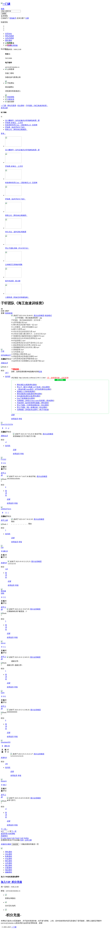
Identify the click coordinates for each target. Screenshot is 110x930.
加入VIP (6, 882)
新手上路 (4, 520)
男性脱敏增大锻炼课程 (25, 394)
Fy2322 (3, 459)
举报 (20, 419)
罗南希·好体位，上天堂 (14, 123)
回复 (40, 371)
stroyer (3, 643)
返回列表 (4, 834)
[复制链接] (9, 313)
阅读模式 (48, 315)
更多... (3, 133)
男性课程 (8, 852)
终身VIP (4, 563)
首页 (8, 34)
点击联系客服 (12, 45)
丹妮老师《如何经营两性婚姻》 (29, 403)
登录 (22, 840)
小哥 (2, 351)
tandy (3, 693)
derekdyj (4, 781)
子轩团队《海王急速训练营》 (37, 105)
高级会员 (4, 363)
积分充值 (17, 882)
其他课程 (50, 400)
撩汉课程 (8, 865)
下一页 (13, 831)
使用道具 (14, 419)
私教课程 (31, 391)
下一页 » (4, 829)
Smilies (26, 838)
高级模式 (4, 836)
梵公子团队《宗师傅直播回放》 (29, 405)
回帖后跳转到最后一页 (30, 844)
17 (6, 785)
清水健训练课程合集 (24, 396)
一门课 (3, 105)
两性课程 (8, 40)
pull (2, 547)
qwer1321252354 (7, 424)
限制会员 (4, 436)
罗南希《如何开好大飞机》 (15, 127)
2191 (6, 355)
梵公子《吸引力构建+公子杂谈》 (29, 387)
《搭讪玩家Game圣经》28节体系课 (30, 389)
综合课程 (20, 105)
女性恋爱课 (9, 38)
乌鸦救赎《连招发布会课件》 (28, 410)
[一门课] (5, 3)
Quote (17, 838)
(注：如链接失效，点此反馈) (58, 378)
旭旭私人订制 (22, 391)
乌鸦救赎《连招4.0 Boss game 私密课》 (31, 400)
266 (5, 746)
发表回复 (15, 844)
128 (4, 551)
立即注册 (28, 840)
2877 (9, 355)
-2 (8, 428)
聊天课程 (8, 861)
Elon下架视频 (22, 398)
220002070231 (6, 509)
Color (4, 838)
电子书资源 (44, 410)
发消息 (7, 376)
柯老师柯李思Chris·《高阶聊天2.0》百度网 (21, 125)
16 (4, 785)
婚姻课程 (8, 872)
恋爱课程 (8, 868)
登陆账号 (12, 18)
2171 (2, 355)
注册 (27, 18)
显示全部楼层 (39, 315)
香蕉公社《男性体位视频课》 (16, 129)
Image (9, 838)
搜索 (2, 9)
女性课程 (8, 863)
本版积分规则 (6, 844)
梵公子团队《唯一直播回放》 (28, 407)
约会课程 (8, 859)
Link (13, 838)
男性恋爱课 (9, 36)
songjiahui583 (5, 742)
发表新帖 (11, 834)
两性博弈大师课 (23, 385)
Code (21, 838)
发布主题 (4, 108)
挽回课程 (8, 870)
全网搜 (4, 13)
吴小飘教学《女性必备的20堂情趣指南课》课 (22, 120)
